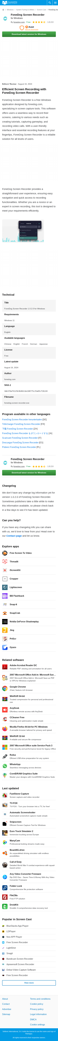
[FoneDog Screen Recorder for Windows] (5, 18)
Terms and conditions (40, 999)
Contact (6, 1004)
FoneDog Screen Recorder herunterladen (22, 419)
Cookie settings (37, 1024)
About (5, 999)
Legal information (38, 1014)
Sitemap (6, 1014)
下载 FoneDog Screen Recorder (17, 429)
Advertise (6, 1009)
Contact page (14, 535)
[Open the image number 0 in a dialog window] (23, 231)
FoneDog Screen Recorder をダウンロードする (25, 433)
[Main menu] (55, 2)
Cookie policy (36, 1004)
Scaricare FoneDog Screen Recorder (20, 438)
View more (29, 983)
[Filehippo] (9, 2)
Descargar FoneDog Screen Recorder (20, 442)
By (18, 22)
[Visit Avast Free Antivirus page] (29, 28)
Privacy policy (36, 1009)
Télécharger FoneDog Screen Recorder (21, 424)
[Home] (3, 10)
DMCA (33, 1019)
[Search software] (49, 2)
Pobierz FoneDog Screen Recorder (19, 447)
